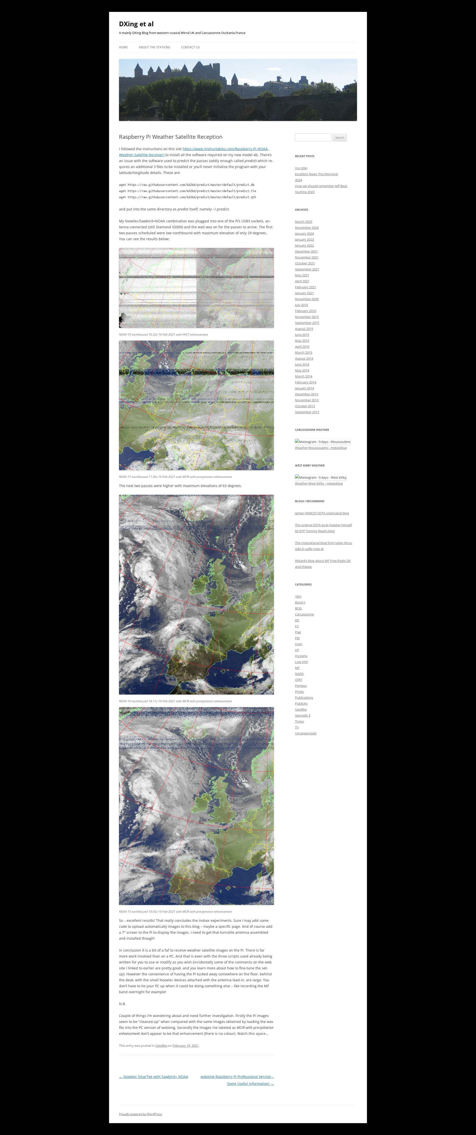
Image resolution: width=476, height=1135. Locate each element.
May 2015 (302, 340)
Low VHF (301, 662)
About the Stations (154, 47)
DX (297, 620)
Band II (300, 602)
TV (297, 727)
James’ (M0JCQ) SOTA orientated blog (322, 513)
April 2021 (302, 281)
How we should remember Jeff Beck (321, 186)
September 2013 (307, 412)
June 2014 (302, 364)
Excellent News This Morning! (316, 174)
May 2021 (302, 275)
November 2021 (307, 257)
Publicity (301, 703)
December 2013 (306, 394)
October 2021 (305, 263)
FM (297, 638)
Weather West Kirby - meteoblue (319, 483)
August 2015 (304, 328)
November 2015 (307, 317)
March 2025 (303, 221)
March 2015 (303, 352)
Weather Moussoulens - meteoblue (321, 447)
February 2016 (305, 311)
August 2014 (304, 358)
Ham (298, 644)
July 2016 (301, 305)
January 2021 (304, 293)
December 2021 (306, 251)
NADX (299, 673)
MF (297, 668)
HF (297, 650)
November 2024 (307, 227)
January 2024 (304, 233)
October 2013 (305, 406)
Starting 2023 (304, 192)
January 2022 (304, 245)
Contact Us (190, 47)
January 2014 (304, 388)
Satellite (161, 1045)
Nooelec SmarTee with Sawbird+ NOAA (153, 1076)
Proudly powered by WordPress (140, 1114)
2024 (298, 180)
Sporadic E (302, 715)
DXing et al (136, 23)
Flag (298, 632)
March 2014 (303, 376)
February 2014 (305, 382)
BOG (298, 608)
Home (123, 47)
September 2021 (307, 269)
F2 (296, 626)
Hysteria (301, 656)
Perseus (301, 685)
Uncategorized (305, 733)
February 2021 (305, 287)
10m (298, 596)
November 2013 (307, 400)
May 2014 (302, 370)
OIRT (298, 679)
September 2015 (307, 322)
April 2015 (302, 346)
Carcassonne (304, 614)
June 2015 (302, 334)
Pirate (299, 691)
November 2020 (307, 299)
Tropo (299, 721)
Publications (304, 697)
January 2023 (304, 239)
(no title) (301, 168)
